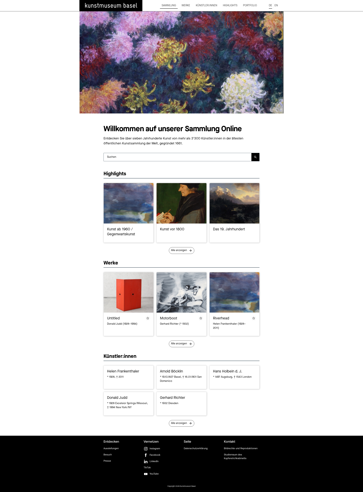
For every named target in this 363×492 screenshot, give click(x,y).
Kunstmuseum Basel (188, 486)
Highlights (230, 5)
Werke (186, 5)
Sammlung (169, 5)
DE (270, 5)
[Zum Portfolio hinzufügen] (147, 318)
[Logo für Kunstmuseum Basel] (110, 5)
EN (276, 5)
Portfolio (250, 5)
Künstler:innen (206, 5)
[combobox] (177, 157)
